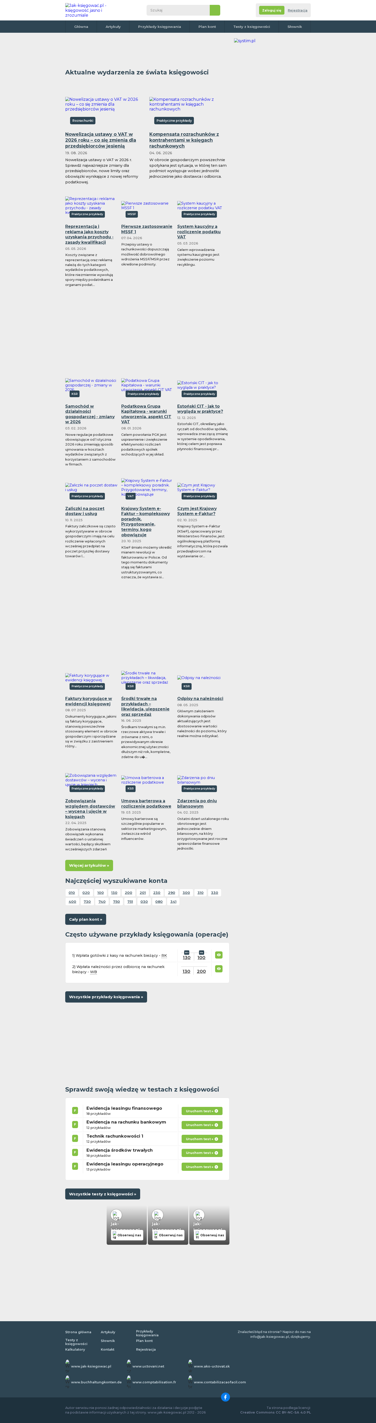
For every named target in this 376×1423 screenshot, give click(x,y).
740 (102, 901)
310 (200, 893)
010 (72, 893)
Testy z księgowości (251, 27)
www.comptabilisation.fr (154, 1382)
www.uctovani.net (148, 1366)
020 (86, 893)
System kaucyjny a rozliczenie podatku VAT (199, 231)
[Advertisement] (147, 49)
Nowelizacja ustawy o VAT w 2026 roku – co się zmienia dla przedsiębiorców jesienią (100, 140)
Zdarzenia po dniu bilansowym (197, 803)
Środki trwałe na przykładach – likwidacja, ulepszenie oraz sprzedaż (145, 706)
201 (143, 893)
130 (114, 893)
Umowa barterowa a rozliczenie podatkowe (146, 803)
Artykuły (113, 27)
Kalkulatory (75, 1349)
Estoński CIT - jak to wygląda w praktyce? (200, 409)
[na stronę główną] (91, 10)
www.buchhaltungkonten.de (96, 1382)
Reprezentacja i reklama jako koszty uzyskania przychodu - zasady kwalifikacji (89, 234)
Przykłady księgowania (159, 27)
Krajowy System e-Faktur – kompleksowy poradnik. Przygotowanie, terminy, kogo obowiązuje (145, 521)
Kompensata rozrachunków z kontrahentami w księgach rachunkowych (184, 140)
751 (130, 901)
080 (159, 901)
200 (128, 893)
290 (171, 893)
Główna (81, 27)
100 (100, 893)
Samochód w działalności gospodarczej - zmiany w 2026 (90, 414)
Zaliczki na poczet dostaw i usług (84, 511)
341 (173, 901)
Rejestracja (297, 10)
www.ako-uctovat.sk (212, 1366)
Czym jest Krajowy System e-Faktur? (197, 511)
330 (214, 893)
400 (72, 901)
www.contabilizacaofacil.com (220, 1382)
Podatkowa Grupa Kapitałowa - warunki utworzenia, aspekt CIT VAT (146, 414)
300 (186, 893)
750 (116, 901)
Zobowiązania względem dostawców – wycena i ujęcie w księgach (90, 808)
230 (156, 893)
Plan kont (207, 27)
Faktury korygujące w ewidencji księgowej (88, 701)
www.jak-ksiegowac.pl (91, 1366)
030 (144, 901)
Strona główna (78, 1332)
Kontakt (107, 1349)
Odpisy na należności (200, 698)
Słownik (294, 27)
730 (87, 901)
